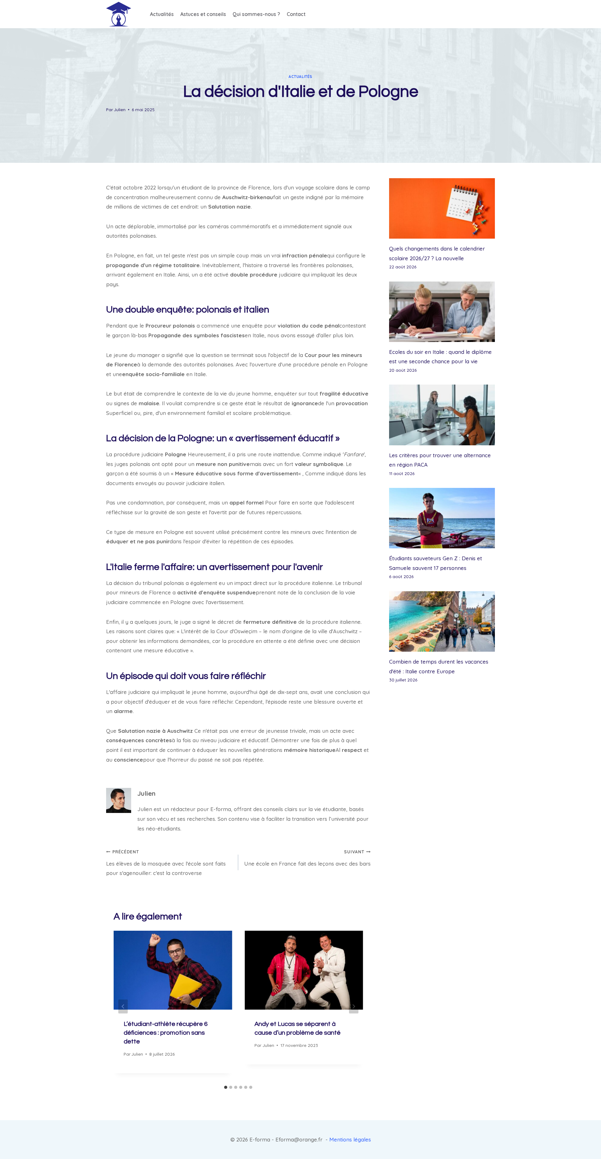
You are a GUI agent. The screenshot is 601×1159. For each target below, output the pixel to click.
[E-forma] (118, 14)
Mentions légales (350, 1139)
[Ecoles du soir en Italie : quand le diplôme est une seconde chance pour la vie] (442, 312)
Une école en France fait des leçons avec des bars (307, 858)
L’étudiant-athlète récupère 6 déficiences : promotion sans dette (166, 1033)
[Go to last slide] (123, 1006)
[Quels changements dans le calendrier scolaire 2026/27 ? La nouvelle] (442, 208)
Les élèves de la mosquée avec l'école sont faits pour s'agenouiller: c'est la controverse (166, 863)
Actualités (162, 14)
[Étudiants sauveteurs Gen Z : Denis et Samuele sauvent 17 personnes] (442, 518)
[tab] (225, 1087)
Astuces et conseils (203, 14)
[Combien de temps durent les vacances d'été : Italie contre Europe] (442, 621)
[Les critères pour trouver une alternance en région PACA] (442, 415)
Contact (296, 14)
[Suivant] (353, 1006)
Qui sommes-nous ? (256, 14)
